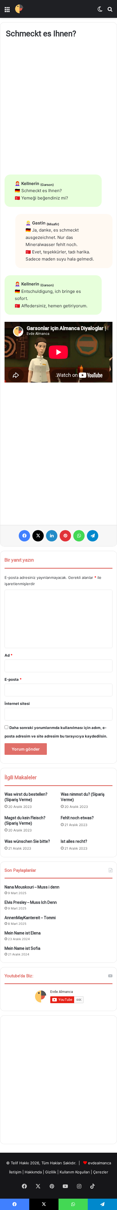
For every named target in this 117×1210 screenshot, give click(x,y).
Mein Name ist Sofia (22, 948)
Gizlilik (51, 1172)
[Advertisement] (58, 107)
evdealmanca (99, 1163)
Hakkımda (34, 1172)
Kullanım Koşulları (75, 1172)
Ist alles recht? (74, 841)
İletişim (15, 1172)
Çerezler (100, 1172)
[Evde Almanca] (19, 9)
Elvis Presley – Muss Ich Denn (31, 902)
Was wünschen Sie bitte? (27, 841)
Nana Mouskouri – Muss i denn (32, 887)
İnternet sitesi (17, 703)
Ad (8, 655)
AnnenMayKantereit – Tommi (30, 917)
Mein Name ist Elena (23, 933)
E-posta (13, 679)
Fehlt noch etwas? (77, 818)
